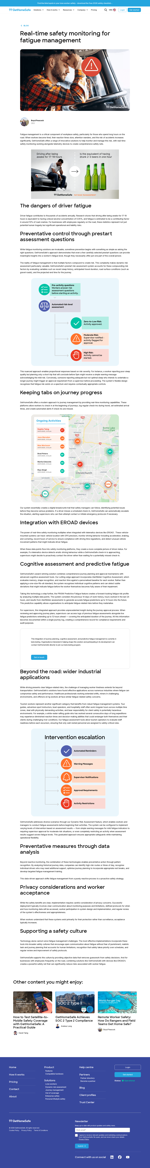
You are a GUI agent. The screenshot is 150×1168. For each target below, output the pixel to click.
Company (81, 10)
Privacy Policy (26, 1130)
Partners (84, 1074)
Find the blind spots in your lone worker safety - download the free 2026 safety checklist (74, 3)
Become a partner (87, 1081)
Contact (14, 1089)
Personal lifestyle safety (55, 1099)
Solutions (37, 10)
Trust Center (86, 1102)
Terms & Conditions (41, 1130)
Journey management (54, 1090)
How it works (52, 10)
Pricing (94, 10)
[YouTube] (127, 1157)
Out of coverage (52, 1093)
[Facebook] (120, 1157)
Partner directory (87, 1078)
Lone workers (51, 1084)
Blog (82, 1087)
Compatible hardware (54, 1074)
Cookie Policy (14, 1130)
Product (49, 1067)
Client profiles (87, 1095)
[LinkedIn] (112, 1157)
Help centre (86, 1067)
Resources (67, 10)
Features (48, 1071)
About (13, 1096)
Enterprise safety (52, 1096)
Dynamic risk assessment (55, 1087)
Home (12, 1067)
